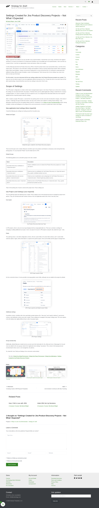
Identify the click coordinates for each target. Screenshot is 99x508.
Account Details (32, 478)
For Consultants (10, 485)
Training (77, 84)
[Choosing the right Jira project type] (36, 371)
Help (77, 64)
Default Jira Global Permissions (20, 356)
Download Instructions (56, 478)
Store (65, 6)
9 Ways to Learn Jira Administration (51, 102)
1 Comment (11, 406)
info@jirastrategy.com (15, 497)
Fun (76, 62)
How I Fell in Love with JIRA (18, 403)
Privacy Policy (54, 482)
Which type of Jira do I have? (53, 377)
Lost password (32, 483)
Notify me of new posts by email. (14, 460)
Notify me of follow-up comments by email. (17, 458)
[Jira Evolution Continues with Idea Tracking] (15, 371)
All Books (8, 482)
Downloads (31, 482)
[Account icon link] (92, 1)
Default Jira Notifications (51, 356)
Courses (54, 6)
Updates (78, 86)
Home (77, 67)
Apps (77, 49)
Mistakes (78, 74)
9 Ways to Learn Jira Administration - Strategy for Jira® (24, 421)
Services (70, 6)
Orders (30, 480)
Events (77, 59)
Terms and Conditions (56, 480)
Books (60, 6)
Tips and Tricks (79, 81)
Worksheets (9, 483)
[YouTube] (79, 478)
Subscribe (55, 501)
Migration (78, 71)
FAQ (52, 483)
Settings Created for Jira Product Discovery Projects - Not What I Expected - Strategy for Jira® (83, 108)
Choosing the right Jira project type (35, 377)
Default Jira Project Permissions (36, 356)
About (77, 6)
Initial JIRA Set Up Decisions (46, 403)
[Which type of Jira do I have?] (56, 371)
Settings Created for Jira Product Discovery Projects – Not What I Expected (84, 96)
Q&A (77, 76)
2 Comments (40, 406)
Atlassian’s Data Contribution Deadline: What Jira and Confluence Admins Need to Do (84, 25)
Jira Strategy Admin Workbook (13, 480)
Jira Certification (79, 69)
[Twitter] (76, 478)
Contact (84, 6)
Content (17, 406)
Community (78, 52)
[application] (73, 7)
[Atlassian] (81, 478)
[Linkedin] (74, 478)
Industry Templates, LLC (16, 500)
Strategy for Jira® (19, 6)
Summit (77, 79)
